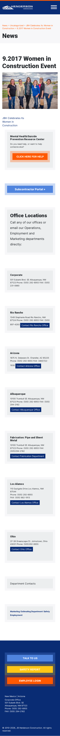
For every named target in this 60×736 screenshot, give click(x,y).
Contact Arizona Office (28, 366)
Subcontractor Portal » (30, 189)
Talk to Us (30, 658)
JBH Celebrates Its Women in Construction (13, 122)
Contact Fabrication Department (28, 456)
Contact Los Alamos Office (25, 502)
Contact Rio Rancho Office (35, 325)
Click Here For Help (30, 156)
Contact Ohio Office (22, 549)
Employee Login (30, 680)
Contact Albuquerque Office (26, 409)
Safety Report (30, 669)
